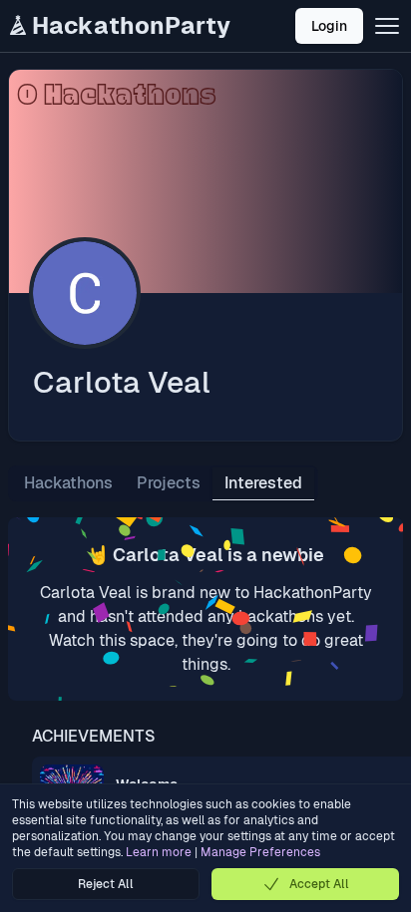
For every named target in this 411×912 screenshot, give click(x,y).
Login (329, 26)
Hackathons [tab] (68, 482)
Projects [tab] (169, 482)
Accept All (319, 884)
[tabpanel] (205, 609)
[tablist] (163, 483)
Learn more (159, 852)
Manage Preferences (260, 852)
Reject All (106, 884)
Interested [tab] (263, 482)
